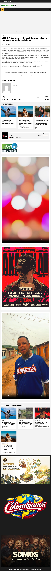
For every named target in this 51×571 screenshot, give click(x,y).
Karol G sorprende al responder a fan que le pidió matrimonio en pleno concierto (25, 122)
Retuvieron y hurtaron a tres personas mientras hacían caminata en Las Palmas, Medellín (12, 98)
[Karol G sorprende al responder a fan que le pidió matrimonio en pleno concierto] (25, 111)
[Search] (49, 9)
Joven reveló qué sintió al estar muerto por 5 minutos (39, 98)
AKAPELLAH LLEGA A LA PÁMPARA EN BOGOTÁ (41, 423)
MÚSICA (40, 420)
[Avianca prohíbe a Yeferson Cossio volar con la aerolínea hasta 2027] (8, 111)
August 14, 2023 (33, 75)
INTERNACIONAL (21, 420)
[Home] (2, 10)
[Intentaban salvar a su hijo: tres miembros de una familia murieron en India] (25, 413)
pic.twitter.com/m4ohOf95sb (39, 72)
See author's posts (18, 89)
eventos (36, 420)
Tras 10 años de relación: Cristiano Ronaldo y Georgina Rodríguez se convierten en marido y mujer (41, 123)
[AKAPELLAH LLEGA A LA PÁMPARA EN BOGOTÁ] (42, 413)
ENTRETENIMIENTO (5, 35)
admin (10, 44)
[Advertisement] (25, 20)
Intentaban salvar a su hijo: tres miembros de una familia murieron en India (25, 423)
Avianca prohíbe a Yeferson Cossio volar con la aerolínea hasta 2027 (8, 122)
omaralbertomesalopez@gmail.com (9, 126)
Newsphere (32, 569)
